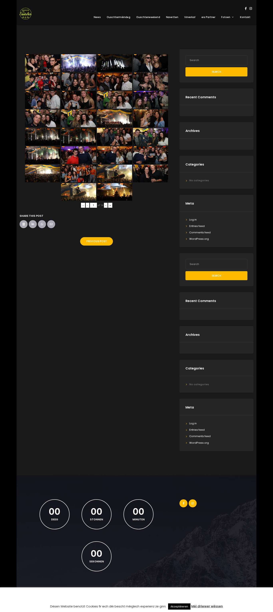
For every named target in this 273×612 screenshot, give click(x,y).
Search (216, 71)
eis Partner (208, 17)
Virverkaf (189, 17)
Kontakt (245, 17)
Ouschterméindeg (118, 17)
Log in (193, 220)
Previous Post (96, 241)
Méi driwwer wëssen (207, 606)
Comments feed (200, 232)
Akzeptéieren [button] (179, 606)
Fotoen (225, 17)
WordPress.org (199, 239)
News (97, 17)
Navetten (172, 17)
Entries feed (197, 226)
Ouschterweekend (148, 17)
